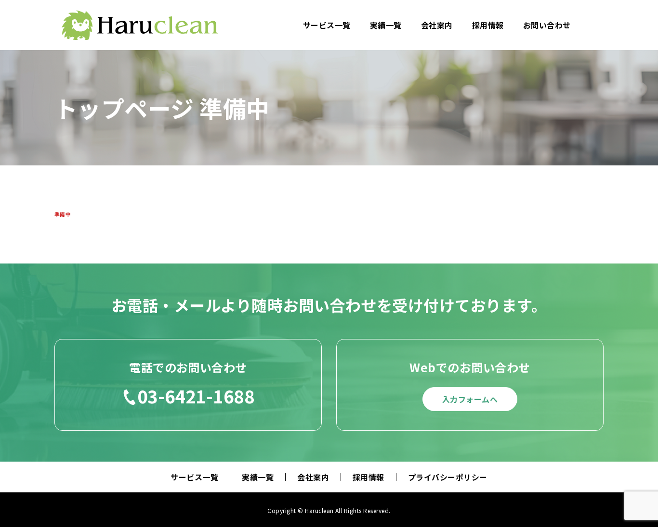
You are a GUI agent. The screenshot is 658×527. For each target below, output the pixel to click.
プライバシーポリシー (447, 477)
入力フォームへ (470, 399)
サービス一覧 (327, 25)
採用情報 (488, 25)
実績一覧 (386, 25)
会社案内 (437, 25)
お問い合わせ (547, 25)
